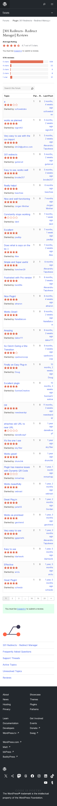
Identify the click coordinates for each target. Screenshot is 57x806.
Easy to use (10, 549)
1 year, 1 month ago (49, 470)
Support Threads (11, 658)
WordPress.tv (11, 733)
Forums (6, 12)
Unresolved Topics (12, 671)
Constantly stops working (17, 214)
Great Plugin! (10, 580)
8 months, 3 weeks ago (48, 280)
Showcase (35, 694)
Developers (8, 728)
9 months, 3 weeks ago (48, 333)
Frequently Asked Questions (17, 651)
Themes (34, 699)
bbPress (8, 751)
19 (38, 598)
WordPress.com (12, 742)
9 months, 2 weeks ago (48, 314)
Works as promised (13, 515)
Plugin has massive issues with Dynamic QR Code (17, 469)
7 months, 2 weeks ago (48, 248)
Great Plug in (10, 499)
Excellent (8, 229)
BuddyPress (10, 756)
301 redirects (10, 154)
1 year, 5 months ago (49, 552)
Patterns (34, 709)
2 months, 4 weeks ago (48, 104)
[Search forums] (32, 88)
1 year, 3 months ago (49, 517)
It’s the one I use (12, 440)
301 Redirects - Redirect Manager (35, 20)
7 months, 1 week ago (48, 217)
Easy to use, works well (16, 170)
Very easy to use (12, 530)
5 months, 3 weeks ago (48, 172)
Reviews (7, 677)
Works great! (10, 453)
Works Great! (10, 311)
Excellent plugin (12, 383)
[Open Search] (44, 4)
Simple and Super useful (16, 262)
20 (44, 598)
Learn (5, 718)
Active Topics (10, 664)
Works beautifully (12, 484)
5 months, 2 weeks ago (48, 123)
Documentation (10, 723)
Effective (8, 564)
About (6, 694)
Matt (7, 747)
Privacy (6, 709)
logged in (18, 51)
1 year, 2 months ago (49, 486)
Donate (35, 728)
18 (32, 598)
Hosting (7, 704)
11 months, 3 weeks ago (48, 408)
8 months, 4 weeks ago (48, 299)
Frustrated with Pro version (18, 277)
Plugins (33, 704)
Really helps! (10, 185)
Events (33, 723)
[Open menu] (52, 4)
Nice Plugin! (10, 296)
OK (5, 405)
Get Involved (36, 718)
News (6, 699)
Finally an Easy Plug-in (15, 364)
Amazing (8, 330)
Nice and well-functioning (17, 198)
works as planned (13, 120)
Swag (34, 733)
